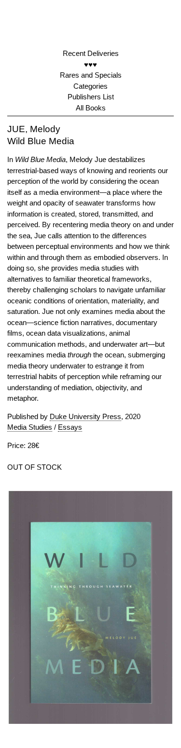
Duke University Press (85, 416)
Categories (90, 86)
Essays (70, 427)
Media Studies (29, 427)
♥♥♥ (90, 64)
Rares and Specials (91, 75)
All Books (91, 108)
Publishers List (91, 97)
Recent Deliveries (91, 53)
